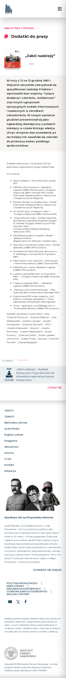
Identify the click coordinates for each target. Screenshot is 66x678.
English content (13, 434)
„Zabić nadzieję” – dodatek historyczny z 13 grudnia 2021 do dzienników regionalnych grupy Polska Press (35, 374)
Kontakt (9, 465)
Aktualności (11, 446)
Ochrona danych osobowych (27, 591)
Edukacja (10, 471)
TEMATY (9, 416)
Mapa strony (15, 586)
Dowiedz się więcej (47, 570)
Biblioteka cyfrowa (19, 28)
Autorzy (9, 452)
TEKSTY (9, 410)
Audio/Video (12, 428)
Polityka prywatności (22, 583)
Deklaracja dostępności (24, 589)
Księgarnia (10, 440)
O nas (7, 458)
